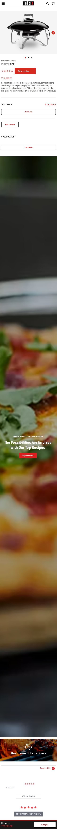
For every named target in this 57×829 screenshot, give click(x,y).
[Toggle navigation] (3, 3)
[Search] (48, 3)
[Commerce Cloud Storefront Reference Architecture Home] (28, 3)
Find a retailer (10, 124)
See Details (28, 148)
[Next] (53, 33)
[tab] (28, 796)
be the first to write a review (28, 814)
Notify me (44, 825)
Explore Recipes (27, 455)
